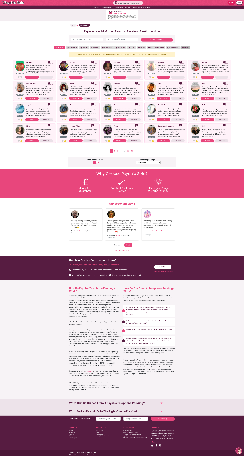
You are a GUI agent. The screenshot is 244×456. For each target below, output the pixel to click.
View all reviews (121, 251)
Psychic (84, 47)
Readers (71, 434)
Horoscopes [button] (119, 7)
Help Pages (99, 434)
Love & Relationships (157, 47)
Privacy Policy (127, 430)
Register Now (162, 267)
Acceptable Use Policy (103, 436)
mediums (165, 310)
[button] (122, 403)
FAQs (97, 432)
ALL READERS (59, 47)
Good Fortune (173, 47)
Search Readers (156, 40)
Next (128, 245)
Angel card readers (151, 312)
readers (90, 371)
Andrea (118, 235)
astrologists (130, 314)
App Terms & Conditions (130, 436)
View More (185, 47)
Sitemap (95, 455)
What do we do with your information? (135, 438)
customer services (156, 437)
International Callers (85, 455)
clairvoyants (158, 310)
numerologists (161, 312)
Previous (117, 245)
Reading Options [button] (107, 7)
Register (231, 3)
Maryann (82, 231)
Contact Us (99, 430)
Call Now (31, 77)
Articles (134, 7)
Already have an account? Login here (163, 271)
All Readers (84, 25)
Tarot (132, 47)
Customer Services (144, 7)
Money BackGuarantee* (86, 190)
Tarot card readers (138, 312)
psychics (129, 312)
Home (73, 25)
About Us (72, 432)
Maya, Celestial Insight (159, 231)
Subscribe (162, 419)
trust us (96, 314)
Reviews (127, 7)
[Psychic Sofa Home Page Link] (14, 3)
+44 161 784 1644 (120, 13)
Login (239, 3)
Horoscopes (73, 438)
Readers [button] (96, 7)
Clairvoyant (73, 47)
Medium (95, 47)
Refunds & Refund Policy (130, 432)
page (165, 307)
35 (128, 151)
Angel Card (121, 47)
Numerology (108, 47)
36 (132, 151)
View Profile (46, 77)
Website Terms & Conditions (132, 434)
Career (142, 47)
